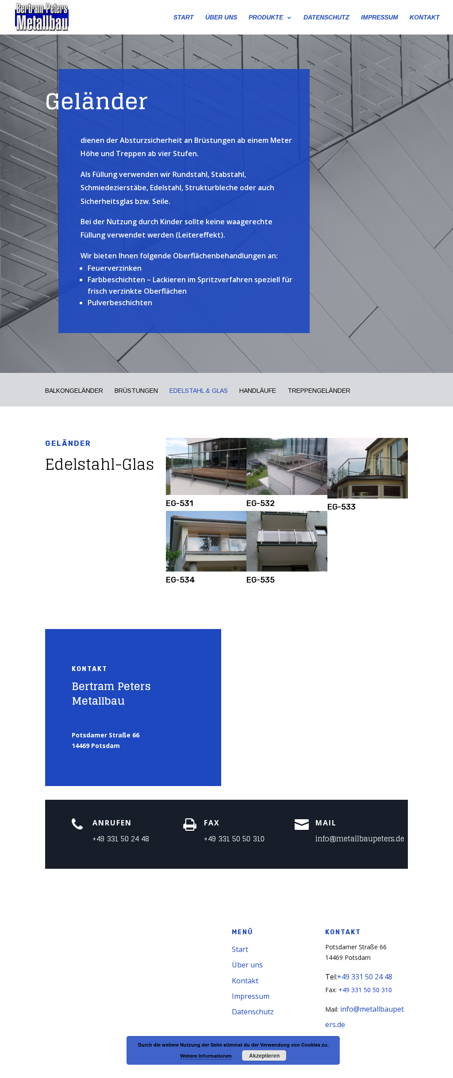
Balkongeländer (74, 390)
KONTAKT (425, 17)
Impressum (250, 996)
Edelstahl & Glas (198, 390)
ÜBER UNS (221, 17)
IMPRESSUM (379, 17)
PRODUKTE (266, 17)
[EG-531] (206, 492)
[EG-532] (286, 492)
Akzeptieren (264, 1055)
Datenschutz (253, 1012)
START (183, 17)
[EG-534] (206, 569)
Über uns (247, 965)
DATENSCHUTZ (326, 17)
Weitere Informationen (206, 1055)
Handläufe (257, 390)
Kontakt (245, 981)
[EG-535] (286, 569)
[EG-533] (367, 496)
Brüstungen (136, 390)
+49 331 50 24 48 (120, 838)
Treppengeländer (319, 390)
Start (240, 949)
